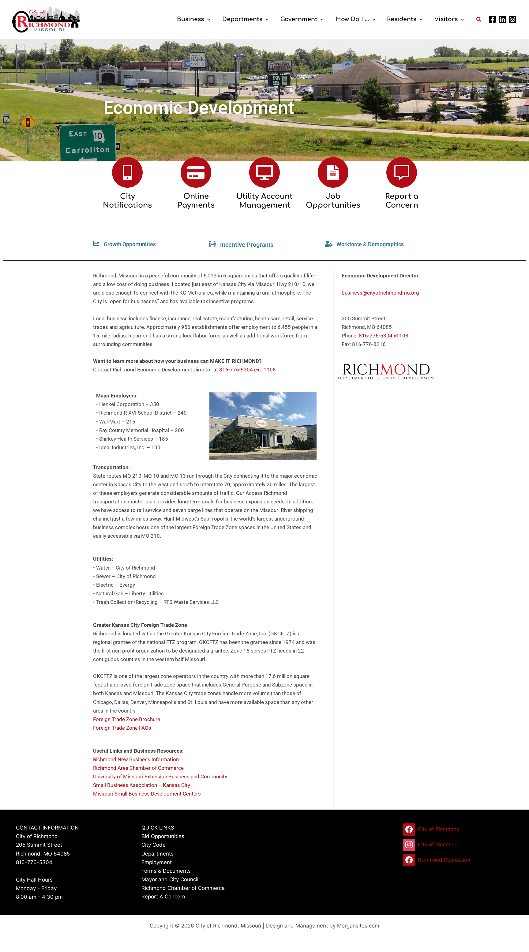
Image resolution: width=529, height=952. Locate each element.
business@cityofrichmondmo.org (380, 293)
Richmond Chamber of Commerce (183, 888)
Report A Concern (163, 897)
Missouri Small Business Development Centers (147, 794)
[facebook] (493, 19)
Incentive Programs (246, 244)
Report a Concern (401, 200)
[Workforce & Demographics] (329, 244)
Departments (157, 854)
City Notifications (127, 200)
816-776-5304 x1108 (383, 336)
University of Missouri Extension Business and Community (160, 776)
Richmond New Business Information (136, 759)
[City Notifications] (127, 172)
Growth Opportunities (130, 244)
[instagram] (513, 19)
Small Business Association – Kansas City (141, 785)
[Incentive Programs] (212, 244)
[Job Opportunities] (333, 172)
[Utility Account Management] (264, 172)
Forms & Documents (166, 871)
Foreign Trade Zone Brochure (126, 719)
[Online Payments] (196, 172)
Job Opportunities (333, 200)
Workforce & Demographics (370, 244)
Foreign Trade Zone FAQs (122, 728)
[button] (207, 19)
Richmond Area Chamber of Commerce (138, 768)
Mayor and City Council (169, 879)
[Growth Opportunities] (96, 244)
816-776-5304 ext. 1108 (247, 370)
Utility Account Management (264, 200)
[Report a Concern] (401, 172)
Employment (156, 862)
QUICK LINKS (157, 828)
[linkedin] (503, 19)
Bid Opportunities (162, 836)
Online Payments (196, 200)
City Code (153, 845)
